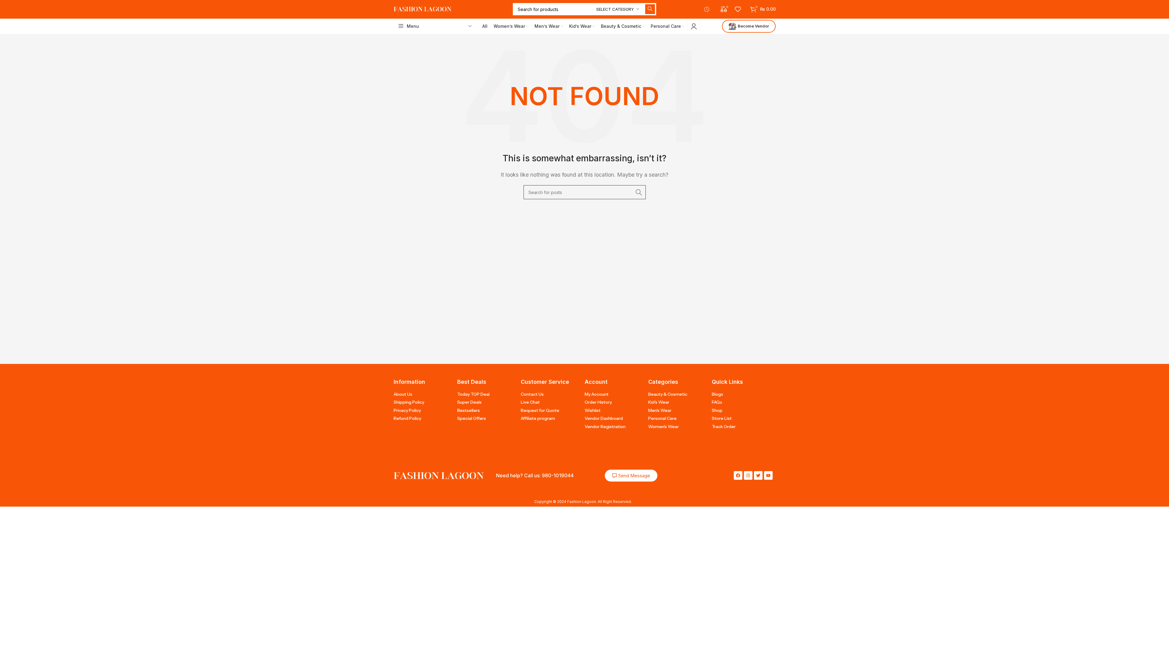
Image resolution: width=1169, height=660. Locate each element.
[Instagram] (748, 475)
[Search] (650, 9)
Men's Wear (659, 410)
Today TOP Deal (473, 394)
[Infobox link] (709, 9)
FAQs (717, 402)
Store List (722, 418)
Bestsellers (468, 410)
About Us (403, 394)
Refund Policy (407, 418)
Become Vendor (753, 26)
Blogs (717, 394)
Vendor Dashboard (604, 418)
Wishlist (593, 410)
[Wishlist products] (738, 9)
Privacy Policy (407, 410)
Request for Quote (540, 410)
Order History (598, 402)
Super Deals (469, 402)
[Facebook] (738, 475)
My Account (596, 394)
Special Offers (471, 418)
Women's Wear (663, 426)
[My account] (694, 26)
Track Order (724, 426)
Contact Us (532, 394)
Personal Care (662, 418)
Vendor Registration (605, 426)
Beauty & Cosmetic (667, 394)
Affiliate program (538, 418)
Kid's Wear (658, 402)
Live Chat (530, 402)
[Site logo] (423, 9)
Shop (717, 410)
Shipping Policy (409, 402)
